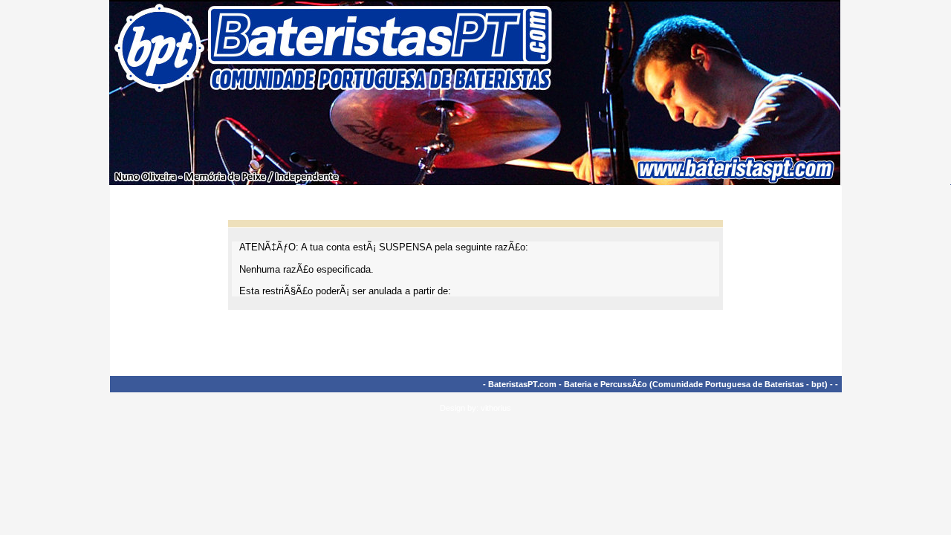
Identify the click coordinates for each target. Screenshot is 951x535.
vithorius (496, 407)
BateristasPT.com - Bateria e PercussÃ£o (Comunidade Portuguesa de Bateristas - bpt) (658, 384)
